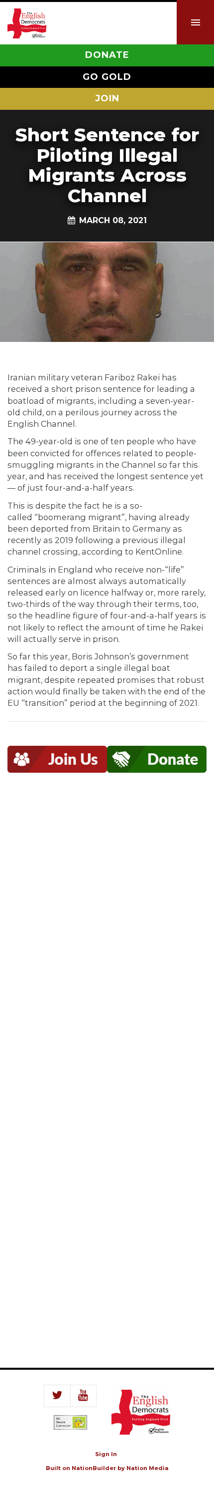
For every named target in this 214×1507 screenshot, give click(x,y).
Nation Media (147, 1468)
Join (107, 98)
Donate (107, 54)
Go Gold (107, 76)
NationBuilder (94, 1468)
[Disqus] (107, 933)
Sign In (106, 1454)
